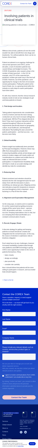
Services (5, 421)
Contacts (5, 431)
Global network (7, 425)
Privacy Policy (6, 438)
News (4, 435)
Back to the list (8, 280)
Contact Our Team (25, 3)
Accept (32, 443)
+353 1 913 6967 (24, 426)
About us (5, 428)
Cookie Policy (20, 446)
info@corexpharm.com (25, 428)
